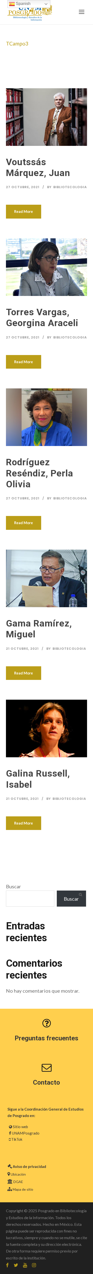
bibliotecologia (70, 187)
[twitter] (16, 1265)
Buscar (13, 886)
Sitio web (20, 1126)
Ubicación (18, 1174)
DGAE (18, 1182)
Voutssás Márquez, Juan (38, 167)
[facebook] (7, 1265)
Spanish (23, 3)
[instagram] (34, 1265)
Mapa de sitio (23, 1189)
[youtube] (25, 1265)
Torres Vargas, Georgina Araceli (42, 317)
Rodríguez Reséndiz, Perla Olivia (39, 473)
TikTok (16, 1139)
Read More (23, 211)
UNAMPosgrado (25, 1133)
